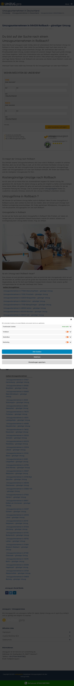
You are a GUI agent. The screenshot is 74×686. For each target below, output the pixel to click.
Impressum (52, 366)
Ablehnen (37, 357)
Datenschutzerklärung (39, 366)
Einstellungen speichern (37, 362)
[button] (71, 319)
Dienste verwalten (8, 346)
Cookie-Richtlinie (24, 366)
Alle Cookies (37, 352)
